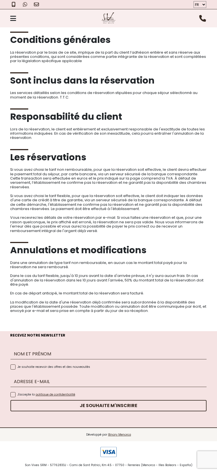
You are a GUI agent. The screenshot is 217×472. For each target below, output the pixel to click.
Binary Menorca (119, 434)
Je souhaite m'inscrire (108, 405)
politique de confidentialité (55, 394)
